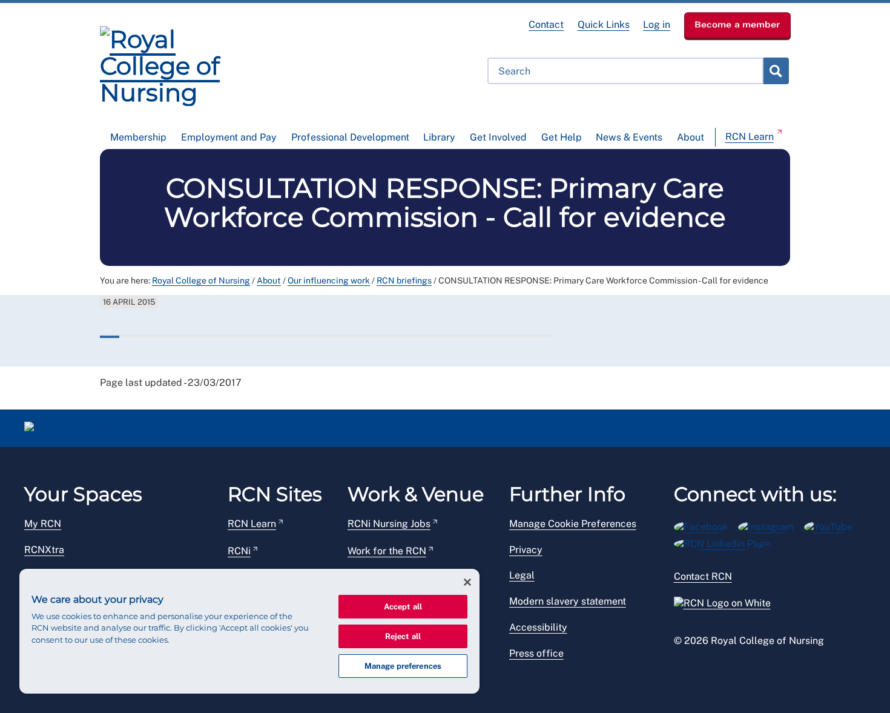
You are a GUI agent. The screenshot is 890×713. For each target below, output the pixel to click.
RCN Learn (749, 136)
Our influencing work (329, 280)
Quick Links (604, 24)
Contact (546, 24)
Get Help (561, 137)
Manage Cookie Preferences (572, 523)
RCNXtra (44, 549)
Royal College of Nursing (201, 280)
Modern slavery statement (567, 601)
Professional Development (350, 137)
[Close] (467, 582)
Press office (536, 653)
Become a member (737, 24)
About (690, 137)
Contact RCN (703, 576)
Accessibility (538, 627)
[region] (249, 631)
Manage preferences (402, 666)
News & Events (629, 137)
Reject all (403, 636)
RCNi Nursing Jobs (389, 523)
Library (439, 137)
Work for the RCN (387, 551)
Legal (522, 575)
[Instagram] (771, 525)
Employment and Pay (229, 137)
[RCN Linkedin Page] (726, 542)
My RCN (42, 523)
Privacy (525, 549)
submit (775, 71)
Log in (656, 24)
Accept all (403, 606)
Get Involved (498, 137)
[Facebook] (706, 525)
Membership (138, 137)
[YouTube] (832, 525)
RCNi (239, 551)
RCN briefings (404, 280)
